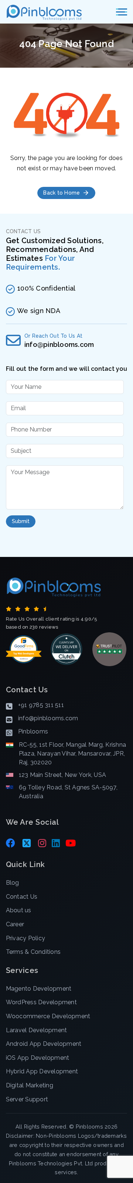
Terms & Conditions (33, 951)
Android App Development (44, 1043)
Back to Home (61, 193)
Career (15, 924)
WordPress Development (41, 1002)
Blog (12, 882)
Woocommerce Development (48, 1016)
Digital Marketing (29, 1085)
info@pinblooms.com (59, 344)
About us (18, 910)
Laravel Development (36, 1030)
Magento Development (39, 988)
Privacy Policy (25, 938)
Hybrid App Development (42, 1071)
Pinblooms (89, 1126)
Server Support (27, 1099)
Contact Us (22, 896)
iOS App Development (37, 1057)
